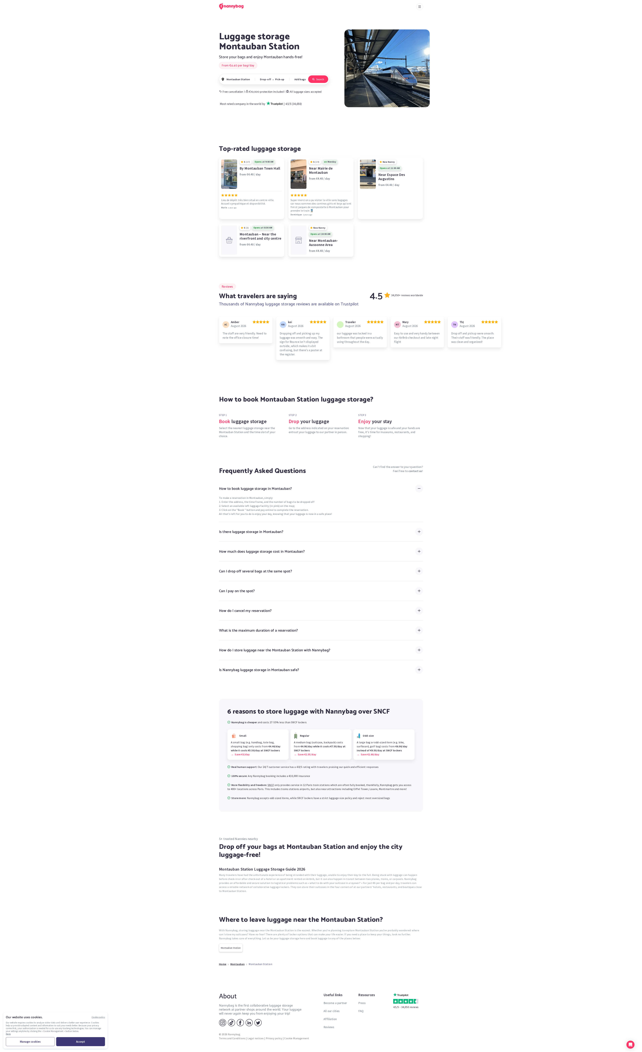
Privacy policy (274, 1038)
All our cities (332, 1011)
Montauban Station (231, 947)
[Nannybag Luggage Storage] (233, 6)
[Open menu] (419, 6)
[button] (630, 1045)
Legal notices (255, 1038)
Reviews (329, 1027)
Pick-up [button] (279, 79)
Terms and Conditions (232, 1038)
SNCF (271, 785)
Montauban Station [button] (238, 79)
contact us (415, 471)
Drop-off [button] (265, 79)
